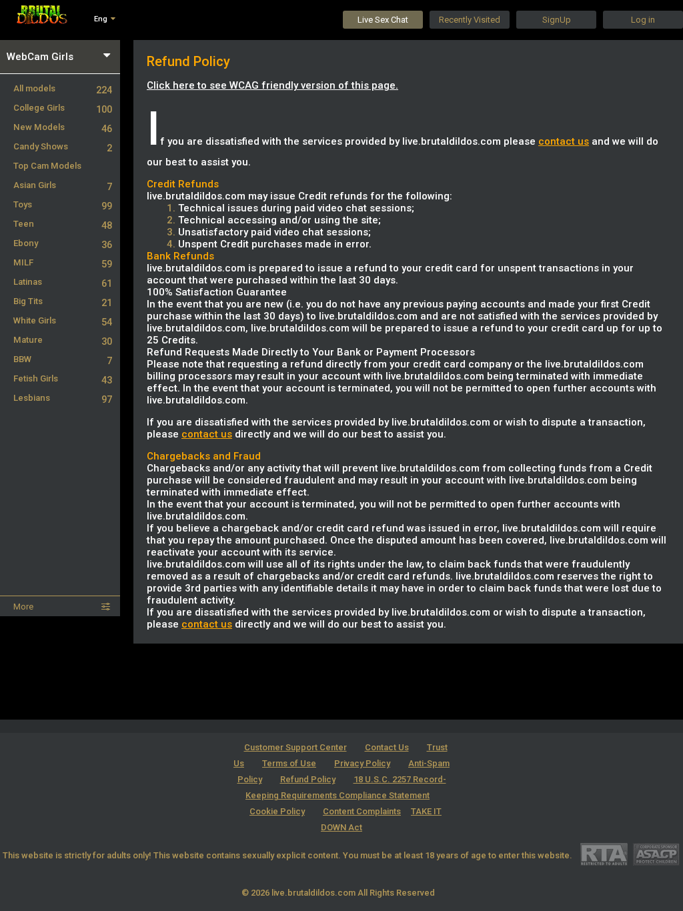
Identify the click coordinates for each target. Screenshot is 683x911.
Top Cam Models (47, 166)
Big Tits (62, 301)
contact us (563, 141)
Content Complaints (362, 811)
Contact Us (387, 747)
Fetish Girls (62, 378)
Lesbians (62, 398)
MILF (62, 262)
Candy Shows (62, 146)
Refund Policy (307, 779)
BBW (62, 359)
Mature (62, 340)
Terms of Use (289, 763)
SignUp (556, 20)
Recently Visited (469, 20)
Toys (62, 204)
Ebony (62, 243)
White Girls (62, 320)
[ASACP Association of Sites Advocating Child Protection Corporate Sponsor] (656, 854)
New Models (62, 127)
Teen (62, 224)
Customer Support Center (295, 747)
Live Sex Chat (383, 20)
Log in (643, 20)
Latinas (62, 282)
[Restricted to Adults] (604, 854)
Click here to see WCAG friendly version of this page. (272, 85)
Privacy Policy (362, 763)
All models (62, 88)
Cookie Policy (277, 811)
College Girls (62, 108)
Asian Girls (62, 185)
